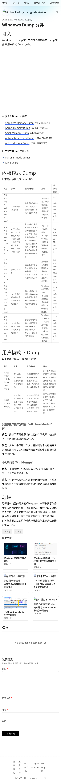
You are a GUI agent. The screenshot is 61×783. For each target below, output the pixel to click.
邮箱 (5, 709)
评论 (5, 668)
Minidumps (11, 162)
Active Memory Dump (17, 143)
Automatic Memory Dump (19, 138)
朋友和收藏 (39, 3)
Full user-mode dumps (17, 157)
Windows (18, 19)
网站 (4, 721)
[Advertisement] (30, 79)
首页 (4, 3)
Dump (18, 531)
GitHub (16, 3)
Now (26, 3)
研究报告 (54, 3)
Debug (7, 531)
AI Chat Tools (26, 767)
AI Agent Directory (35, 767)
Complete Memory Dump (19, 123)
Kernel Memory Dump (17, 128)
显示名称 (7, 698)
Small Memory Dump (17, 133)
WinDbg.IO (43, 767)
